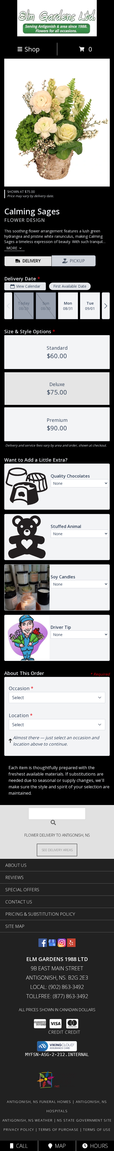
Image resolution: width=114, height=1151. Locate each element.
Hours (97, 1145)
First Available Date (69, 286)
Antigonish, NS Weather (27, 1120)
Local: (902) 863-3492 (57, 986)
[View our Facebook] (42, 945)
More (11, 247)
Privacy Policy (18, 1129)
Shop (32, 49)
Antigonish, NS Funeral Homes (39, 1101)
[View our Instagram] (62, 945)
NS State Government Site (84, 1120)
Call (21, 1145)
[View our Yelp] (71, 945)
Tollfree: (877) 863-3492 (57, 996)
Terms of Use (97, 1129)
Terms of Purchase (58, 1129)
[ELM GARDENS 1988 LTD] (57, 34)
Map (59, 1145)
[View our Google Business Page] (52, 945)
